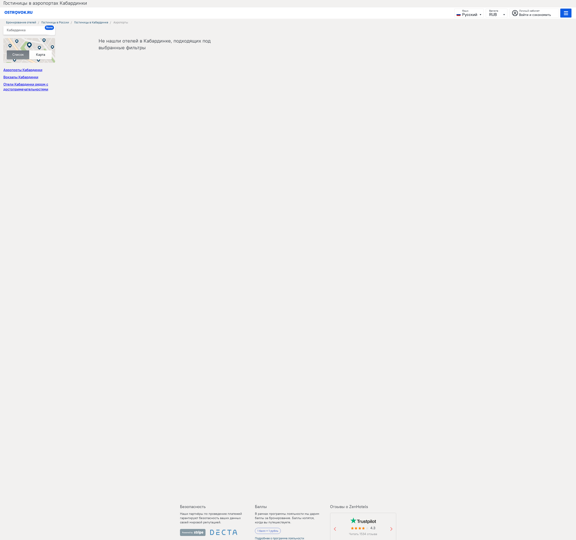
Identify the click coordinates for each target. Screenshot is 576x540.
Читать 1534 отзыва (363, 534)
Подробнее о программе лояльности (279, 538)
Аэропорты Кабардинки (22, 70)
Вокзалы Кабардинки (20, 77)
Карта (40, 54)
